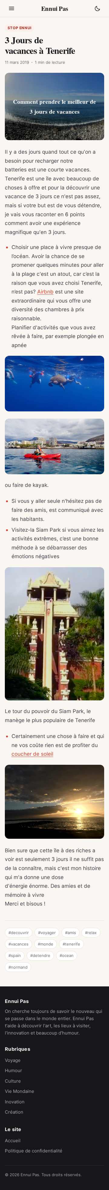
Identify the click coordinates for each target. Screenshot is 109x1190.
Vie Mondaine (19, 1091)
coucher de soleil (32, 754)
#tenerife (71, 944)
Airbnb (45, 291)
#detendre (40, 955)
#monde (45, 944)
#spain (14, 955)
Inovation (15, 1102)
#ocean (67, 955)
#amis (70, 932)
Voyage (13, 1060)
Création (14, 1112)
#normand (18, 967)
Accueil (13, 1140)
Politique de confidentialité (33, 1151)
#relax (91, 932)
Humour (13, 1070)
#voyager (47, 932)
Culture (13, 1081)
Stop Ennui (19, 28)
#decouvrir (18, 932)
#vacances (18, 944)
